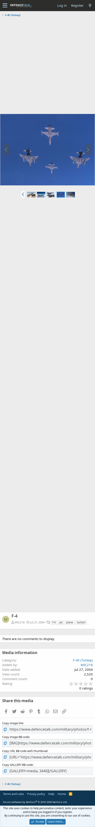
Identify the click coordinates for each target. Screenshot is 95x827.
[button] (5, 5)
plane (69, 622)
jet (61, 622)
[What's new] (90, 5)
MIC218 (20, 622)
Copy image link (12, 723)
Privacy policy (36, 794)
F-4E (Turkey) (83, 660)
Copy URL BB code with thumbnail (24, 751)
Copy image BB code (15, 737)
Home (62, 794)
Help (51, 794)
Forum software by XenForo (35, 802)
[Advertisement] (47, 66)
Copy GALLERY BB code (17, 765)
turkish (81, 622)
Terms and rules (13, 794)
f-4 (54, 622)
